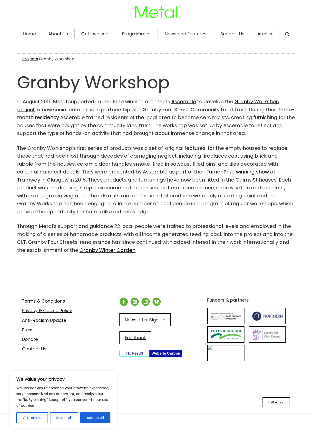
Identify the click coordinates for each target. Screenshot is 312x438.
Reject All (64, 417)
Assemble (183, 101)
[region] (63, 399)
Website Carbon (165, 353)
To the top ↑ (276, 402)
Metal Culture (156, 12)
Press (28, 330)
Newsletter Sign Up (145, 320)
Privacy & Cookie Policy (47, 310)
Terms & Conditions (43, 301)
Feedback (135, 338)
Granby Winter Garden (107, 250)
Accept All (95, 417)
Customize (32, 417)
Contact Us (34, 349)
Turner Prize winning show (237, 171)
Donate (30, 339)
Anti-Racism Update (44, 320)
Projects (30, 59)
